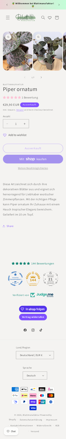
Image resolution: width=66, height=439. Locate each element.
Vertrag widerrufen (33, 317)
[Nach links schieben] (25, 77)
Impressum (51, 419)
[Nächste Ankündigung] (59, 5)
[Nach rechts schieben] (41, 77)
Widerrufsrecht (44, 425)
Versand (20, 109)
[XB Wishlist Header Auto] (49, 18)
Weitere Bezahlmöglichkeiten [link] (33, 168)
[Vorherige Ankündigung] (7, 5)
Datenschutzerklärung (31, 419)
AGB (57, 425)
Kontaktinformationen (21, 425)
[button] (7, 17)
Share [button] (10, 226)
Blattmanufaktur (31, 415)
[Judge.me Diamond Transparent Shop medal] (15, 278)
